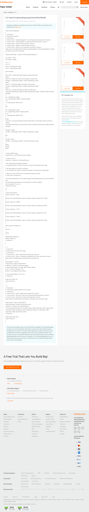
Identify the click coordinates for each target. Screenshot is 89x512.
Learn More (67, 37)
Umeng (82, 499)
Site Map (62, 434)
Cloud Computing (36, 484)
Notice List (44, 497)
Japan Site (24, 478)
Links (53, 497)
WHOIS (62, 431)
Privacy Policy (25, 497)
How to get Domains (50, 478)
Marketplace (35, 431)
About (28, 7)
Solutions (44, 7)
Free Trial (20, 416)
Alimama (53, 499)
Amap (73, 499)
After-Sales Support (51, 421)
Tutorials (78, 484)
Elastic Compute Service (27, 473)
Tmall (25, 499)
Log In (76, 2)
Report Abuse (49, 424)
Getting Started (36, 426)
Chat (8, 383)
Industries (47, 484)
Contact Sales (84, 7)
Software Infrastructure (66, 478)
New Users (35, 481)
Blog (33, 429)
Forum (47, 429)
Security (34, 475)
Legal (35, 497)
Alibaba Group (7, 499)
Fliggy (58, 499)
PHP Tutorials (24, 486)
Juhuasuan (30, 499)
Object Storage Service (59, 473)
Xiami (5, 501)
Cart (63, 2)
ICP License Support (37, 424)
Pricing (52, 7)
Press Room (63, 429)
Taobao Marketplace (17, 499)
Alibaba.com (44, 499)
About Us (14, 497)
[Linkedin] (79, 428)
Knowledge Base (36, 419)
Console (69, 2)
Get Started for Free (12, 367)
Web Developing (67, 484)
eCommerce (72, 473)
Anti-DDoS (46, 473)
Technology (35, 416)
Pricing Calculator (50, 431)
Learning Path (25, 481)
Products (35, 7)
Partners (6, 426)
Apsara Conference (9, 431)
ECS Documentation (36, 478)
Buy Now (78, 37)
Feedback (48, 426)
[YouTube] (75, 431)
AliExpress (37, 499)
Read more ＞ (18, 27)
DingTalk (9, 501)
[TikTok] (79, 431)
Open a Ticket (10, 393)
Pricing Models (8, 419)
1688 (49, 499)
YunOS (62, 499)
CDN (39, 473)
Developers (57, 484)
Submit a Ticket (50, 419)
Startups (6, 429)
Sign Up (84, 2)
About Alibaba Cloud (9, 416)
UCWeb (77, 499)
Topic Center (24, 484)
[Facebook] (75, 428)
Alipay (14, 501)
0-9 (83, 489)
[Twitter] (82, 428)
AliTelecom (68, 499)
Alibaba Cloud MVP (65, 421)
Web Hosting (24, 475)
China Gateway (36, 421)
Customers (7, 424)
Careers (6, 497)
